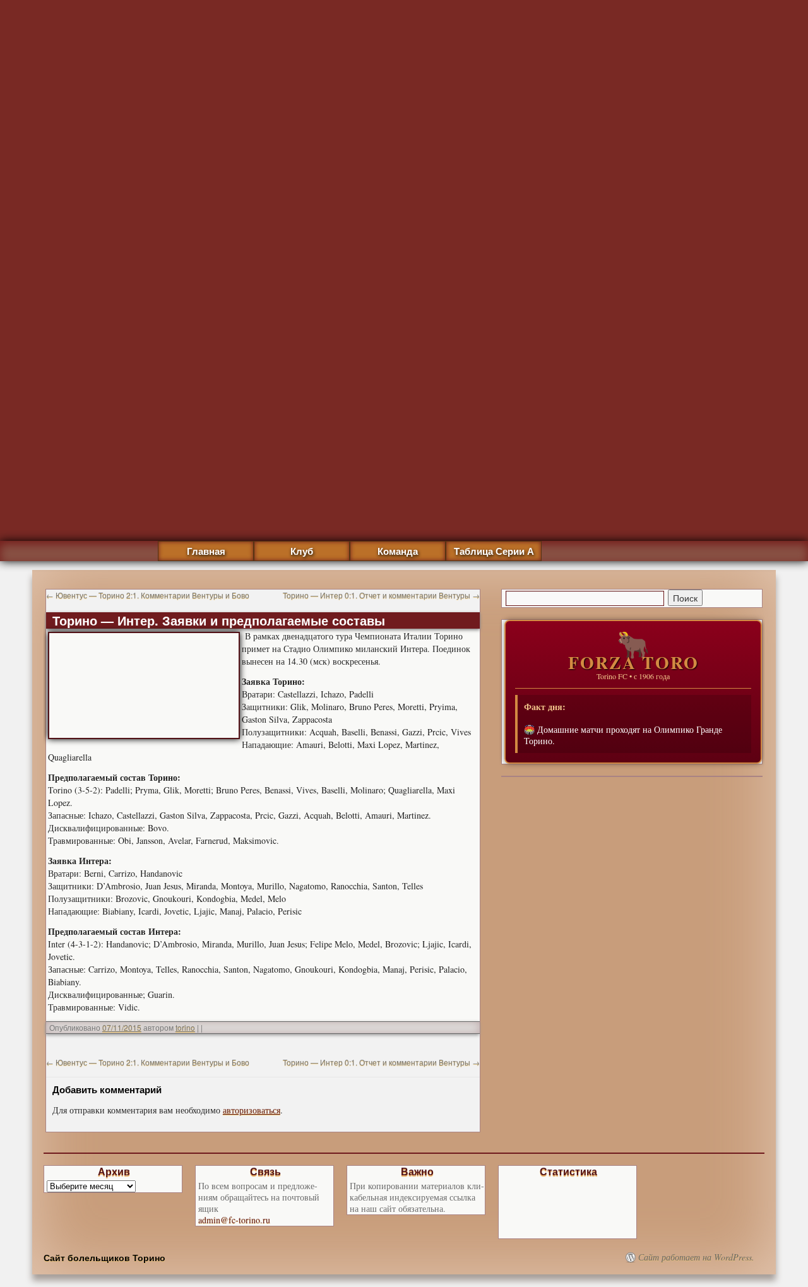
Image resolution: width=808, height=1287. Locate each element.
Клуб (301, 551)
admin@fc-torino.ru (234, 1220)
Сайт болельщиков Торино (104, 1257)
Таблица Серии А (494, 551)
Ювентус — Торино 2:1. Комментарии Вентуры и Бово (147, 595)
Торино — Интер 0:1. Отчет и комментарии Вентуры (381, 595)
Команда (397, 551)
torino (185, 1027)
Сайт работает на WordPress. (696, 1257)
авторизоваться (251, 1110)
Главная (206, 551)
